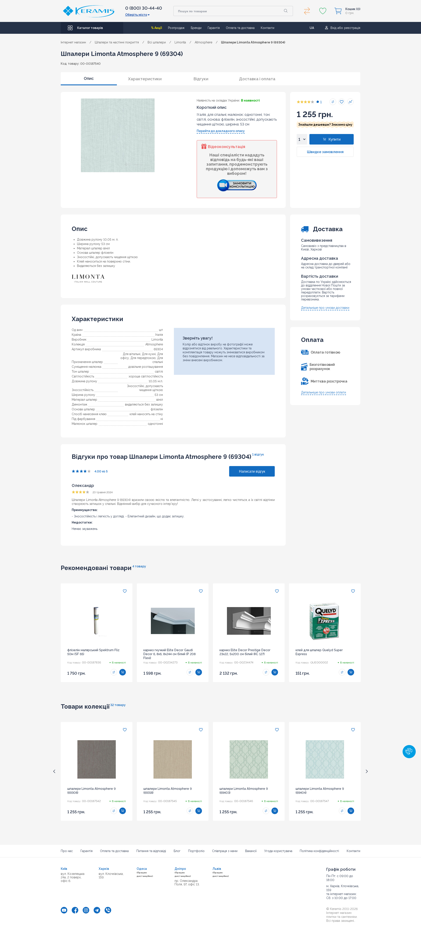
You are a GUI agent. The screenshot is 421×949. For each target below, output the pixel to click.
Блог (177, 851)
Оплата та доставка (240, 28)
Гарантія (214, 28)
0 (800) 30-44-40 (143, 8)
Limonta (157, 339)
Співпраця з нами (224, 851)
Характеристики (145, 79)
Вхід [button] (333, 28)
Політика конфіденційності (319, 851)
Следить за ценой (350, 102)
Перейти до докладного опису (221, 131)
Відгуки (201, 79)
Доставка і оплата (257, 79)
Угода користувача (278, 851)
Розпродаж (176, 28)
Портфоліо (196, 851)
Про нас (67, 851)
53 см (159, 395)
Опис (89, 78)
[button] (409, 751)
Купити (334, 139)
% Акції (156, 28)
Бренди (196, 28)
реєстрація (352, 28)
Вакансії (251, 851)
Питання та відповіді (151, 851)
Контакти (267, 28)
